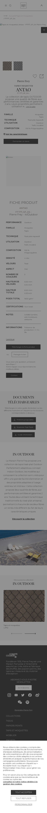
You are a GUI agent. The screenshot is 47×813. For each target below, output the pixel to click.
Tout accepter (23, 792)
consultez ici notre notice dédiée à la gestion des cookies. (20, 783)
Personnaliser (23, 804)
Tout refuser (23, 798)
